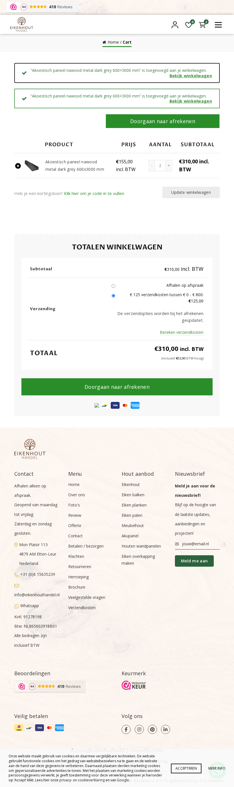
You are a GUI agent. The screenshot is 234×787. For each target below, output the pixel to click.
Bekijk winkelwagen (191, 75)
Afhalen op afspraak (184, 285)
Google (123, 780)
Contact (75, 535)
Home (113, 42)
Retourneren (79, 566)
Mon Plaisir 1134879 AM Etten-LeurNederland (37, 554)
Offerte (74, 525)
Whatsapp (29, 605)
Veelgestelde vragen (86, 597)
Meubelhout (133, 525)
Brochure (76, 587)
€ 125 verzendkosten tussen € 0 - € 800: (166, 298)
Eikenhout (131, 484)
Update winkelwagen (191, 192)
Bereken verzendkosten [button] (181, 332)
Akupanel (130, 535)
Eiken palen (132, 515)
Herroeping (78, 576)
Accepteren (186, 768)
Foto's (74, 505)
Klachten (76, 556)
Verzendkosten (82, 607)
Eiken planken (134, 505)
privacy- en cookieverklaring (82, 780)
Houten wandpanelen (141, 546)
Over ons (76, 494)
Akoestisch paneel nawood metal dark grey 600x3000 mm (74, 165)
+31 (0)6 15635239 (37, 574)
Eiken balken (133, 494)
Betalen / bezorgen (86, 546)
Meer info (216, 768)
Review (74, 515)
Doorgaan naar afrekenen (162, 121)
